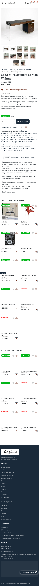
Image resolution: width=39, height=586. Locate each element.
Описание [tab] (6, 157)
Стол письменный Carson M (9, 334)
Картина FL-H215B (26, 248)
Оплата (3, 511)
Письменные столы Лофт (15, 148)
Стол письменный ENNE (28, 427)
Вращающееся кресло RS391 (27, 305)
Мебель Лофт (11, 137)
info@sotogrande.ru (7, 551)
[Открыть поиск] (25, 3)
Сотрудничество (6, 519)
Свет (2, 481)
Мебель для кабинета (7, 475)
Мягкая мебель (5, 467)
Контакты (4, 505)
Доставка (4, 508)
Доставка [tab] (32, 157)
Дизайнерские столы (14, 150)
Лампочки (4, 494)
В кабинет (9, 139)
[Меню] (2, 3)
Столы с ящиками (20, 139)
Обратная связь (5, 530)
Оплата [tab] (27, 157)
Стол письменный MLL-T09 (9, 399)
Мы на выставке (6, 532)
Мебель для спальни (7, 472)
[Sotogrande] (10, 452)
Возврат (3, 516)
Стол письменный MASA (9, 304)
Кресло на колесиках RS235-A (8, 276)
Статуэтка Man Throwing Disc (28, 276)
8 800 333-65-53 (6, 546)
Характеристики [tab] (15, 157)
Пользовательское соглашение (10, 538)
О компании (4, 527)
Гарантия (3, 513)
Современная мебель (25, 137)
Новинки (12, 135)
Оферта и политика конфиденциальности (13, 535)
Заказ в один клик (9, 127)
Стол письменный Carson (29, 371)
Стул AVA (4, 221)
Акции (3, 486)
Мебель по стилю (6, 478)
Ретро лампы (5, 497)
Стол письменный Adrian (9, 427)
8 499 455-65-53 (6, 549)
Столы (18, 135)
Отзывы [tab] (22, 157)
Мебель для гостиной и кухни (19, 133)
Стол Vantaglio (6, 371)
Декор (3, 483)
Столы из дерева (16, 146)
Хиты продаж (5, 492)
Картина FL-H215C (7, 248)
